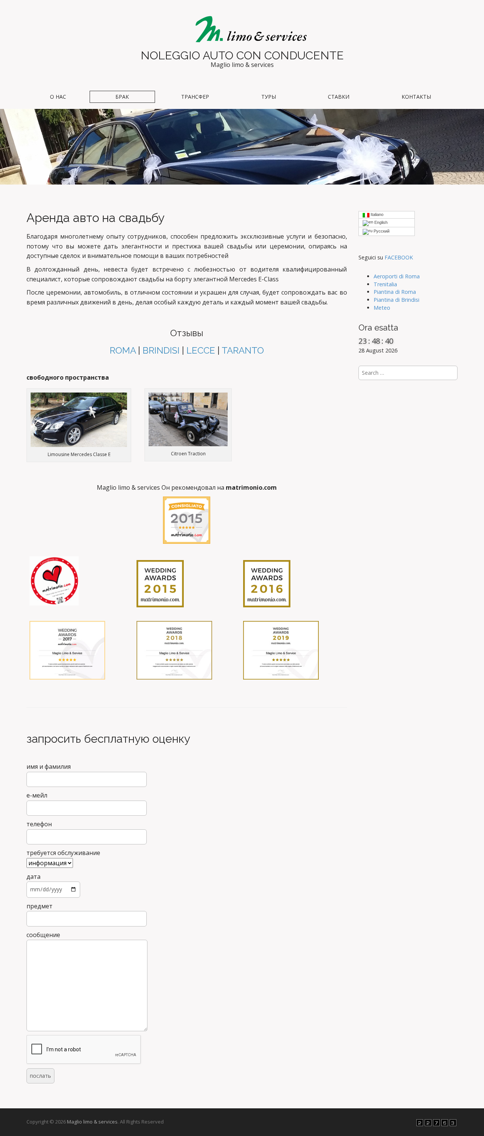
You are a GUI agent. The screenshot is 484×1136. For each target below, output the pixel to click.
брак (122, 96)
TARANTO (243, 350)
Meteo (382, 307)
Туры (268, 96)
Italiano (376, 214)
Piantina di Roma (395, 291)
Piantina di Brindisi (396, 299)
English (380, 222)
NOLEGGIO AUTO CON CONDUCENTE (242, 55)
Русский (380, 231)
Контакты (416, 96)
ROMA (123, 350)
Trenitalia (385, 284)
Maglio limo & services (92, 1121)
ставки (338, 96)
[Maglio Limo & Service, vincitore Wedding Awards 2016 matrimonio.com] (266, 583)
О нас (58, 96)
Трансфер (195, 96)
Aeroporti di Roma (397, 276)
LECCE (200, 350)
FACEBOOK (399, 257)
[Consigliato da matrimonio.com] (186, 520)
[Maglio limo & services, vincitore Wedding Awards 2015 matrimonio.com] (160, 583)
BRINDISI (161, 350)
